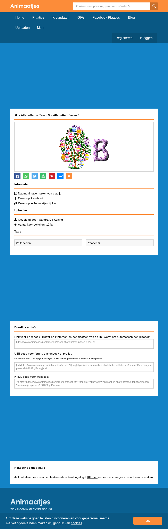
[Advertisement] (84, 75)
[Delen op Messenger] (60, 176)
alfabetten (24, 243)
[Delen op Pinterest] (52, 176)
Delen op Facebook (30, 198)
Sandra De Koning (51, 219)
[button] (84, 523)
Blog (131, 17)
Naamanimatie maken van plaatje (39, 193)
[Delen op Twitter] (35, 176)
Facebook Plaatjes (106, 17)
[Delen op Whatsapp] (26, 176)
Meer (40, 27)
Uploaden (22, 27)
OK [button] (148, 520)
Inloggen (146, 38)
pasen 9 (95, 243)
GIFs (80, 17)
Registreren (124, 38)
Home (19, 17)
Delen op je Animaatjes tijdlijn (37, 203)
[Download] (43, 176)
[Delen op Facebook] (17, 176)
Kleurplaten (60, 17)
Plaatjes (38, 17)
